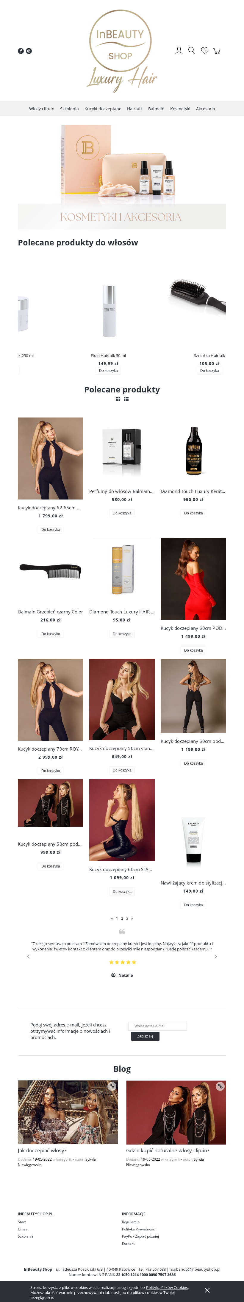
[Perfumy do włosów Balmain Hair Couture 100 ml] (122, 450)
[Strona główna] (122, 51)
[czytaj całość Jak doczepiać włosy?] (111, 1086)
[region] (122, 177)
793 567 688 (155, 1269)
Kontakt (128, 1243)
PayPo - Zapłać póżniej (140, 1236)
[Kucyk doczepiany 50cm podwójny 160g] (50, 807)
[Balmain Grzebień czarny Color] (50, 571)
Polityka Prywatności (139, 1229)
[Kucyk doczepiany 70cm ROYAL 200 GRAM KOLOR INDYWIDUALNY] (50, 700)
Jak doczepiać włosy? (42, 1150)
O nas (22, 1229)
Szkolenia (26, 1236)
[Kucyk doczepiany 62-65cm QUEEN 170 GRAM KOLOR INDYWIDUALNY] (50, 458)
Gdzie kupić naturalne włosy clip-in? (167, 1150)
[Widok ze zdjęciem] (118, 399)
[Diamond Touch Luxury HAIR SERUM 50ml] (122, 571)
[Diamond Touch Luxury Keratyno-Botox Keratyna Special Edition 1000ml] (193, 450)
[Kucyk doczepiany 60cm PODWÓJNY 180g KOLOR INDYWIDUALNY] (193, 579)
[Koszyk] (217, 54)
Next (215, 956)
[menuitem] (42, 108)
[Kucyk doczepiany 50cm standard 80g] (122, 699)
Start (22, 1221)
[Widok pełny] (126, 399)
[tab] (111, 224)
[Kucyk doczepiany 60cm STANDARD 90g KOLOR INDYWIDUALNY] (122, 820)
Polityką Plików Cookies (167, 1287)
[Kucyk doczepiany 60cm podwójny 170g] (193, 696)
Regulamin (131, 1221)
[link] (122, 177)
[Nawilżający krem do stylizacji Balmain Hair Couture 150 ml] (193, 827)
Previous (28, 956)
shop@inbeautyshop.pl (199, 1269)
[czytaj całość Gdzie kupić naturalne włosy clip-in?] (220, 1086)
